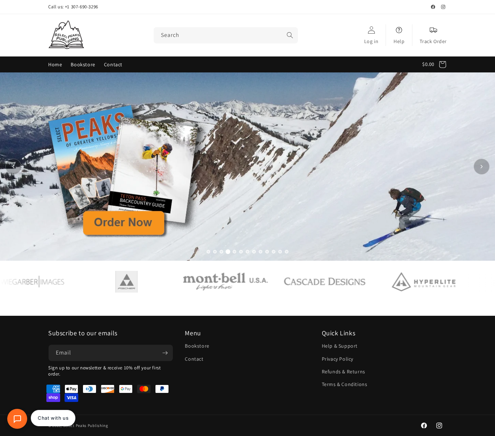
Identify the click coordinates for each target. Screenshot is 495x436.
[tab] (208, 251)
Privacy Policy (337, 359)
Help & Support (340, 346)
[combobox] (226, 35)
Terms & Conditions (344, 384)
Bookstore (197, 346)
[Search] (290, 35)
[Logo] (107, 282)
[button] (436, 64)
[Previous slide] (13, 167)
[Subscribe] (165, 352)
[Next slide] (482, 167)
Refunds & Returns (343, 371)
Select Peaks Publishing (85, 425)
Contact (194, 359)
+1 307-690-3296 (81, 7)
